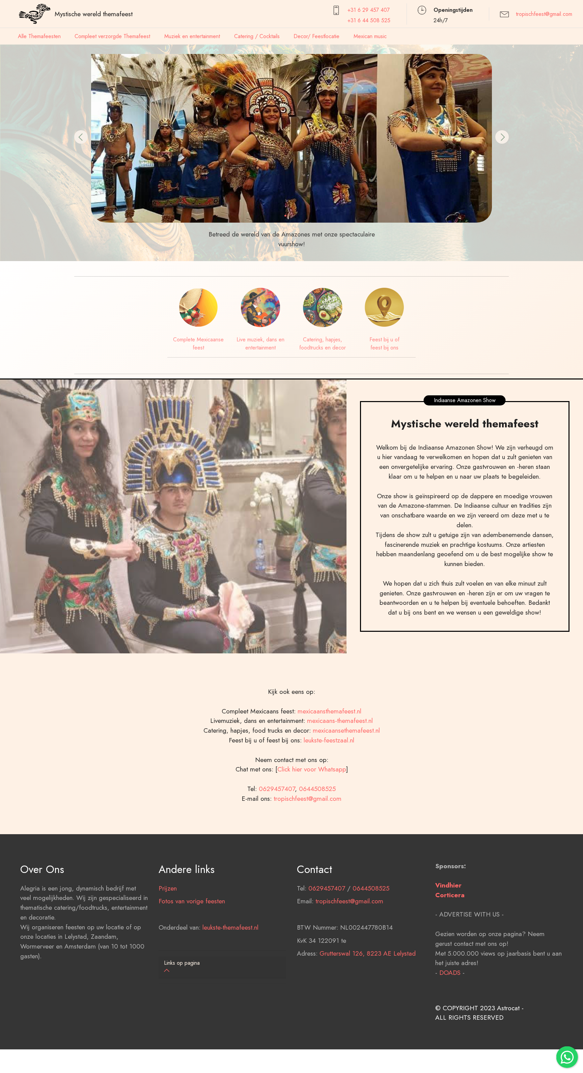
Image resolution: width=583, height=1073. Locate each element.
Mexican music (370, 36)
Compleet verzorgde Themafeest (112, 36)
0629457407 (277, 788)
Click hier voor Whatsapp (311, 769)
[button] (81, 137)
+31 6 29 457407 (369, 10)
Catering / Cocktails (257, 36)
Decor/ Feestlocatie (316, 36)
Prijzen (168, 888)
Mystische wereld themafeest (94, 14)
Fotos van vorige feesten (192, 901)
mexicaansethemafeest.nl (346, 730)
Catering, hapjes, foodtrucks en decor (322, 343)
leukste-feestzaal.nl (329, 740)
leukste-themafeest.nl (230, 927)
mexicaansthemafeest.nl (329, 711)
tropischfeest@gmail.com (544, 14)
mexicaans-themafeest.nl (339, 720)
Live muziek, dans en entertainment (260, 343)
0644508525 (317, 788)
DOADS (450, 972)
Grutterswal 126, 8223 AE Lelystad (368, 953)
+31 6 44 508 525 (369, 20)
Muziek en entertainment (192, 36)
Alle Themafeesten (39, 36)
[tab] (222, 967)
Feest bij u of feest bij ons (384, 343)
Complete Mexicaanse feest (198, 343)
